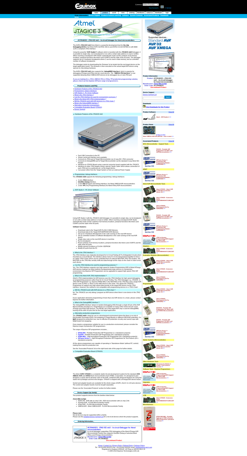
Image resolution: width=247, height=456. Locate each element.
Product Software (149, 112)
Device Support (94, 15)
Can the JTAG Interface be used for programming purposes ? (95, 97)
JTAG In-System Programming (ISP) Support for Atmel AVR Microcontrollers (164, 239)
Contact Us (107, 445)
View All (171, 112)
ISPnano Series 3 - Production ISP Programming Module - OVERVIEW (163, 162)
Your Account (153, 8)
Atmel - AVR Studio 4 (163, 117)
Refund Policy (128, 445)
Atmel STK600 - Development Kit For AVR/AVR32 (162, 207)
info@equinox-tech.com (143, 447)
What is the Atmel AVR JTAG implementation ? (90, 99)
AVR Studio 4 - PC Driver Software (86, 93)
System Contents (136, 15)
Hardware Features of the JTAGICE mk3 (88, 89)
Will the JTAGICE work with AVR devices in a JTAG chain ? (94, 101)
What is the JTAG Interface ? (84, 95)
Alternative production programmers (86, 105)
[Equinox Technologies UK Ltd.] (85, 11)
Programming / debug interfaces (85, 91)
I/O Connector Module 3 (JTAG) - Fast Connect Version (163, 365)
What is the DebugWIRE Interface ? (86, 103)
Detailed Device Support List (94, 417)
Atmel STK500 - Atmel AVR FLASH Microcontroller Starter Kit (164, 190)
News (77, 17)
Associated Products (151, 15)
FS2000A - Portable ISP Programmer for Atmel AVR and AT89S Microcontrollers (165, 310)
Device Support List (150, 95)
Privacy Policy (117, 445)
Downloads (164, 15)
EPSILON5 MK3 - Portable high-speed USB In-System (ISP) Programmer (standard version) (165, 419)
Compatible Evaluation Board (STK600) (88, 107)
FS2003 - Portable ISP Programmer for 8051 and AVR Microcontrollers (164, 150)
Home (100, 445)
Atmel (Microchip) (104, 437)
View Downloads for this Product (157, 107)
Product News (148, 124)
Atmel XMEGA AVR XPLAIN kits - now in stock (158, 136)
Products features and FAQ (111, 15)
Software (125, 15)
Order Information (81, 15)
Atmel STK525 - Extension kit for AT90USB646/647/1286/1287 (165, 200)
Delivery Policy (139, 445)
